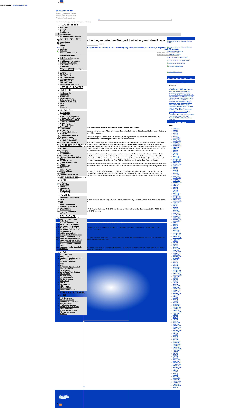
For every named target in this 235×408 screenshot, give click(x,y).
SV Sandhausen (66, 277)
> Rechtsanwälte (66, 137)
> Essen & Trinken (67, 125)
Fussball (181, 100)
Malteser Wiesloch (67, 79)
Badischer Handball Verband (71, 258)
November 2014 (177, 346)
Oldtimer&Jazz (66, 171)
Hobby (62, 105)
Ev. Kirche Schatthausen (69, 230)
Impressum (63, 395)
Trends (63, 31)
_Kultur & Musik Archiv (69, 174)
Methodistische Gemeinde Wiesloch (70, 244)
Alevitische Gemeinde (68, 219)
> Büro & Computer (67, 121)
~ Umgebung (65, 192)
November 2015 (177, 327)
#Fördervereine (66, 298)
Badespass (64, 96)
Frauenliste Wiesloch (68, 206)
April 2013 (175, 375)
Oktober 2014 (176, 347)
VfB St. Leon (65, 286)
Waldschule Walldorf (186, 117)
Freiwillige (190, 98)
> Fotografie (65, 128)
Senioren (63, 49)
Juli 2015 (175, 333)
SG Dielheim (65, 274)
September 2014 (177, 349)
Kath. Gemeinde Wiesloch (70, 238)
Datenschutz (64, 397)
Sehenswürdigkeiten (68, 100)
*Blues (62, 159)
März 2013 (175, 376)
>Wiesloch (183, 89)
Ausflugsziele (65, 93)
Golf (61, 265)
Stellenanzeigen (72, 292)
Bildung (66, 58)
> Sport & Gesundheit (68, 141)
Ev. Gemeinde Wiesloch (69, 226)
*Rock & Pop (65, 166)
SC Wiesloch (65, 270)
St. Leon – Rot (65, 190)
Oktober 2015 (176, 329)
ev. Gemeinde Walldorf (69, 223)
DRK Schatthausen (67, 77)
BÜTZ (188, 93)
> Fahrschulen (65, 127)
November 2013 (177, 364)
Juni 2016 (175, 316)
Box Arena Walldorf (67, 260)
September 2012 (177, 386)
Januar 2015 (176, 342)
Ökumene (64, 249)
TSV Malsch (64, 281)
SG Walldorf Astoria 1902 (70, 272)
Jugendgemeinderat (68, 212)
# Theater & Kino (66, 155)
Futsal (62, 263)
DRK (185, 95)
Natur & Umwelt (71, 87)
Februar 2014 (176, 359)
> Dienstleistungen (67, 123)
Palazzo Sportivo (66, 269)
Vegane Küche (191, 114)
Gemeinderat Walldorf (181, 101)
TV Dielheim (65, 284)
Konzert (189, 101)
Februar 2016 (176, 323)
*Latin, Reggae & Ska (68, 162)
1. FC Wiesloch (66, 255)
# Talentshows (65, 154)
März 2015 (175, 339)
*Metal (62, 164)
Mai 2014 (175, 355)
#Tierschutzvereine (67, 312)
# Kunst (63, 148)
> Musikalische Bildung (69, 65)
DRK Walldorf (65, 76)
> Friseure (64, 130)
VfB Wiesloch (65, 288)
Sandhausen (184, 104)
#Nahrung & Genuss (68, 305)
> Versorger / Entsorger (69, 142)
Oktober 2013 (176, 366)
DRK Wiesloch (65, 74)
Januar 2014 (176, 361)
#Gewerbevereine (67, 300)
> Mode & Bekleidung (68, 132)
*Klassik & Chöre (66, 160)
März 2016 (175, 321)
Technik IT (64, 29)
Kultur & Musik (71, 145)
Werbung (62, 398)
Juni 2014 (175, 353)
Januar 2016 (176, 324)
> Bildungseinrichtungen (70, 61)
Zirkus (62, 173)
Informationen (65, 34)
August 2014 (176, 350)
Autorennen (64, 256)
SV (186, 112)
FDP (61, 201)
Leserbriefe (69, 177)
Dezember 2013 (177, 362)
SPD (62, 203)
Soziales (63, 51)
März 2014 (175, 358)
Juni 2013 (175, 372)
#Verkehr (63, 314)
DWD (188, 95)
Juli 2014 (175, 352)
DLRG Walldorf (66, 81)
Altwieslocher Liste (67, 205)
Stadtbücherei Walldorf (185, 106)
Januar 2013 (176, 379)
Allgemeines (69, 24)
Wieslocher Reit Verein (69, 289)
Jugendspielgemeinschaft (70, 267)
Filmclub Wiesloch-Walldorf (181, 98)
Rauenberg (64, 188)
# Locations (64, 152)
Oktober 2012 (176, 384)
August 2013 (176, 369)
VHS (182, 116)
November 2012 (177, 383)
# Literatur (64, 150)
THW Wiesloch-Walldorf (69, 84)
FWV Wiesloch (66, 208)
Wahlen (63, 213)
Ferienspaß (64, 95)
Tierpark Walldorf (184, 114)
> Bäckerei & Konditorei (69, 116)
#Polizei (63, 72)
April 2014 (175, 356)
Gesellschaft (70, 39)
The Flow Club (65, 169)
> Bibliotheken (66, 66)
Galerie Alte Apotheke (189, 99)
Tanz (62, 103)
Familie (63, 44)
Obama (182, 103)
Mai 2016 (175, 318)
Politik (65, 194)
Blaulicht (67, 69)
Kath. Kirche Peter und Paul (71, 240)
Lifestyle (63, 107)
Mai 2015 (175, 336)
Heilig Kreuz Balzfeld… (69, 233)
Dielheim (63, 186)
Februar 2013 (176, 378)
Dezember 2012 (177, 381)
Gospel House (65, 231)
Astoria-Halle (185, 91)
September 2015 (177, 330)
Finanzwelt (64, 27)
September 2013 (177, 367)
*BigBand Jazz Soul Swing (70, 157)
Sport (64, 251)
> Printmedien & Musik (69, 135)
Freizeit (66, 90)
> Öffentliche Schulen (68, 63)
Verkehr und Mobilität (68, 53)
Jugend (63, 47)
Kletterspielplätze (67, 98)
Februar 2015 (176, 341)
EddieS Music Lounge (186, 96)
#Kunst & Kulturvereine (69, 302)
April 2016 (175, 319)
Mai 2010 (175, 387)
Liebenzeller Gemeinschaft (70, 242)
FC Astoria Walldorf (67, 262)
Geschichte (64, 33)
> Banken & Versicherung (70, 118)
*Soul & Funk (65, 167)
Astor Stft (64, 221)
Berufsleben (65, 42)
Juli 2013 (175, 370)
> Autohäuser (65, 114)
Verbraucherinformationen (70, 36)
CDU (62, 199)
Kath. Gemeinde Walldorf (70, 237)
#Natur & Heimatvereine (69, 307)
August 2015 (176, 332)
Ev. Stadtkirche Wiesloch (70, 228)
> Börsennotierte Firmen (69, 120)
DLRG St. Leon (66, 83)
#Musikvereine (66, 303)
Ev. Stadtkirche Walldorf (69, 224)
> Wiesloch (64, 185)
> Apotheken (65, 113)
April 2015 (175, 338)
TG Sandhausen (66, 279)
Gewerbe (66, 109)
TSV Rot (63, 282)
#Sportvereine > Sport (68, 310)
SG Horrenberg (66, 275)
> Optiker (63, 134)
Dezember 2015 (177, 326)
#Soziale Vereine (66, 308)
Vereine (65, 295)
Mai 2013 (175, 373)
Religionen (68, 216)
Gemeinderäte (65, 210)
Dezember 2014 (177, 344)
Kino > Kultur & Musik (68, 102)
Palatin (185, 103)
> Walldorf (64, 183)
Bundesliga (184, 93)
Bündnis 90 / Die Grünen (69, 198)
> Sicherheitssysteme (68, 139)
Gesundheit (68, 55)
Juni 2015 (175, 335)
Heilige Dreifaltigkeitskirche (71, 235)
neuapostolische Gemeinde (71, 247)
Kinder (62, 46)
